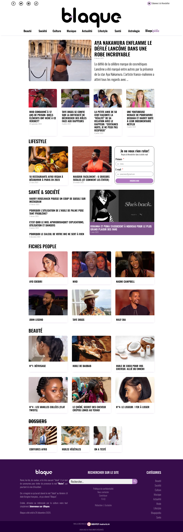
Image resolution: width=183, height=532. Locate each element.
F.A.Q (103, 499)
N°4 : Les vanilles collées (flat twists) (47, 408)
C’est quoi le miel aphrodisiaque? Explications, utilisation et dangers (56, 223)
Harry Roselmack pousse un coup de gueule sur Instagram (57, 200)
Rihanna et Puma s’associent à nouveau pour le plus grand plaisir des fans (121, 227)
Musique (71, 31)
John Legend (36, 319)
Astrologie (134, 31)
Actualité (87, 31)
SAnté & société (44, 192)
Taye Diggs (78, 319)
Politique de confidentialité (103, 488)
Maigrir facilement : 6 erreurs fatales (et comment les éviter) (91, 178)
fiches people (42, 246)
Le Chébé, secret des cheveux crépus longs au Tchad (89, 408)
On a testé (100, 449)
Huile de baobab (82, 366)
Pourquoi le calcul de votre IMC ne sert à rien (56, 234)
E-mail (119, 169)
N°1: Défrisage (37, 366)
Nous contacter (103, 492)
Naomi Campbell (125, 281)
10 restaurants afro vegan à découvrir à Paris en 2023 (46, 178)
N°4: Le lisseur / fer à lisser (132, 407)
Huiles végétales (71, 449)
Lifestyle (103, 31)
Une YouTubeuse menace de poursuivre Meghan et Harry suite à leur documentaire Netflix (140, 118)
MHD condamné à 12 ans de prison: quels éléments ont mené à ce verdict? (42, 116)
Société (43, 31)
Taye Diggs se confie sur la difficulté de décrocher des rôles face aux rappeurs (74, 116)
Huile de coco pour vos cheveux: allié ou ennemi (130, 367)
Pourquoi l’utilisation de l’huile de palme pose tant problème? (56, 212)
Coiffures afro (38, 449)
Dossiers (38, 421)
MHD (75, 281)
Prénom (119, 159)
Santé (118, 31)
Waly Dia (121, 319)
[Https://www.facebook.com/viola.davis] (13, 4)
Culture (57, 31)
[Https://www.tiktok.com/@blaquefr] (36, 4)
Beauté (27, 31)
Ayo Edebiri (35, 281)
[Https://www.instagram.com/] (29, 4)
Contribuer (103, 495)
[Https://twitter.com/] (21, 4)
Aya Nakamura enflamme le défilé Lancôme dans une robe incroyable (123, 48)
